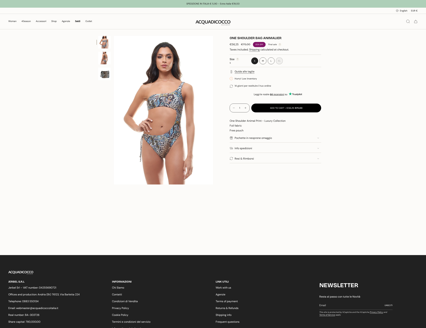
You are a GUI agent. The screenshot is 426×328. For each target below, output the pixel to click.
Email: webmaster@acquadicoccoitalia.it (33, 308)
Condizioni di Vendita (125, 301)
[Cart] (416, 21)
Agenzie (220, 294)
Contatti (117, 294)
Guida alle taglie (244, 71)
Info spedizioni (243, 148)
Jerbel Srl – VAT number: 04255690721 (32, 287)
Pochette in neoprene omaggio (253, 138)
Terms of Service (327, 315)
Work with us (223, 287)
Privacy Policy (120, 308)
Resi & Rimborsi (244, 158)
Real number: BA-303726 (23, 315)
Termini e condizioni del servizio (131, 322)
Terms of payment (227, 301)
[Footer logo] (20, 273)
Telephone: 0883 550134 (23, 301)
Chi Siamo (118, 287)
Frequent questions (227, 322)
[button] (12, 21)
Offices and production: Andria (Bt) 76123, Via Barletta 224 (44, 294)
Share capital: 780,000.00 (24, 322)
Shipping (254, 49)
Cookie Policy (120, 315)
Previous (114, 110)
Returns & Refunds (227, 308)
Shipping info (223, 315)
